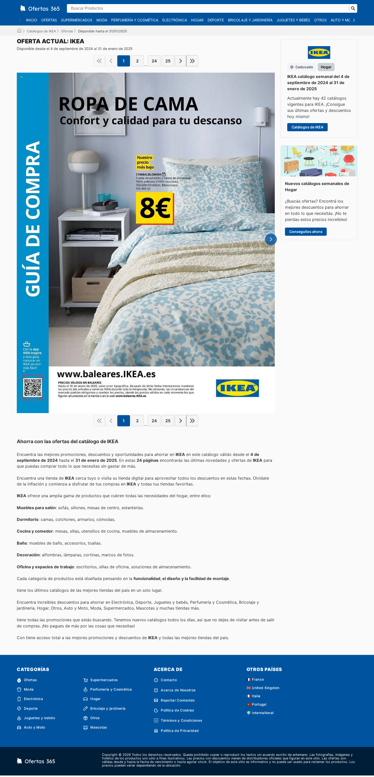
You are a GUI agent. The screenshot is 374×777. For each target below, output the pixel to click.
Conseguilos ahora (305, 231)
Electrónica (174, 20)
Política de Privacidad (180, 731)
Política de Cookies (177, 710)
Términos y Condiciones (181, 720)
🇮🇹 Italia (254, 696)
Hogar (197, 20)
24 (154, 60)
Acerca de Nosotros (178, 690)
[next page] (180, 61)
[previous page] (111, 61)
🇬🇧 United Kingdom (263, 688)
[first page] (99, 61)
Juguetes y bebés (293, 20)
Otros (320, 20)
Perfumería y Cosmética (134, 20)
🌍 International (260, 713)
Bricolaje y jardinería (250, 20)
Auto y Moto (343, 20)
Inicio (31, 20)
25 (167, 60)
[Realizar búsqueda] (353, 8)
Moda (101, 20)
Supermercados (76, 20)
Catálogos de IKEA (41, 31)
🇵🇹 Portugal (256, 704)
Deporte (216, 20)
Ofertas (49, 20)
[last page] (192, 61)
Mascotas (98, 727)
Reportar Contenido (178, 700)
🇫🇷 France (255, 679)
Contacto (169, 680)
